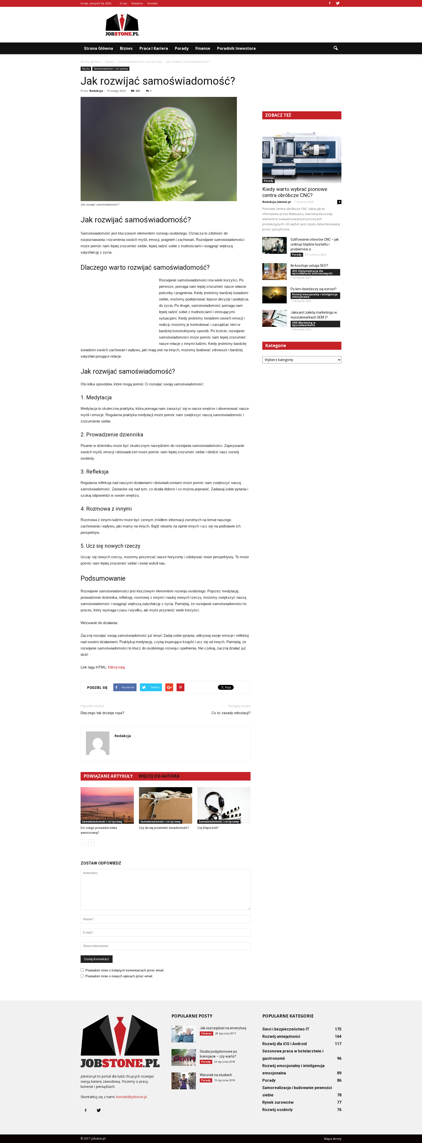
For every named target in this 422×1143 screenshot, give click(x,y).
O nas (123, 3)
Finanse (202, 48)
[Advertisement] (252, 25)
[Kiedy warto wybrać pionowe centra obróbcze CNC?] (301, 154)
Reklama (137, 3)
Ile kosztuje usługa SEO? (309, 266)
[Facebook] (329, 3)
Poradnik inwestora (236, 48)
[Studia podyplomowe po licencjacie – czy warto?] (183, 1057)
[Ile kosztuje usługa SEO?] (274, 271)
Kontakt (153, 3)
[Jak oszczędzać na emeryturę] (183, 1034)
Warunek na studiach (216, 1075)
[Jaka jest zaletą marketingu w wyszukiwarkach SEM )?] (274, 318)
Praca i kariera (153, 48)
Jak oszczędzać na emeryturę (223, 1028)
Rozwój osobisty (277, 1109)
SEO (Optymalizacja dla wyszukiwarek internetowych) (312, 272)
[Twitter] (337, 3)
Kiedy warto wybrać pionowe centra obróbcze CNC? (294, 192)
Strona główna (98, 48)
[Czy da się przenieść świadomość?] (165, 805)
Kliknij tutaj (116, 667)
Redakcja (96, 91)
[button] (335, 48)
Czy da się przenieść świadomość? (164, 828)
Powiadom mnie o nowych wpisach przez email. (119, 976)
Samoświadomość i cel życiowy (111, 68)
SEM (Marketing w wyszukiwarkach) (304, 324)
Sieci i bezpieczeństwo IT (285, 1029)
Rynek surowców (278, 1102)
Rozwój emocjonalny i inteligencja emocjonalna (315, 296)
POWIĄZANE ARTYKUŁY (108, 776)
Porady (182, 48)
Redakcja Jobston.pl (276, 202)
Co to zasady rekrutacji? (231, 713)
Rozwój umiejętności (281, 1036)
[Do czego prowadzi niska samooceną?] (107, 805)
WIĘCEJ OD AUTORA (159, 776)
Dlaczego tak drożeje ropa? (102, 713)
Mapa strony (332, 1139)
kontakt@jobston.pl (131, 1096)
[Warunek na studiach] (183, 1080)
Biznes (126, 48)
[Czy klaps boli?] (224, 805)
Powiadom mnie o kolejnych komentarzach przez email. (124, 970)
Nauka (86, 68)
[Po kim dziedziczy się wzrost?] (274, 295)
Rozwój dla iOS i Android (284, 1043)
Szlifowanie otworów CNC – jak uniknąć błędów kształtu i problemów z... (315, 244)
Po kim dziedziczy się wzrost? (314, 289)
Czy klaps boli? (208, 828)
